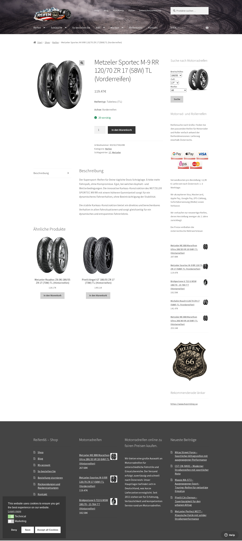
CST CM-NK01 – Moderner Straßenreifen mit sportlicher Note (192, 469)
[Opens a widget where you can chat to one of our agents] (230, 535)
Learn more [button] (14, 511)
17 (110, 152)
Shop (96, 10)
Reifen (37, 27)
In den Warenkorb (122, 129)
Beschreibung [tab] (41, 173)
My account (44, 465)
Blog (106, 10)
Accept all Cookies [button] (47, 529)
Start (39, 42)
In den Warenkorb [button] (52, 295)
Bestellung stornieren (50, 477)
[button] (81, 62)
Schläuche (56, 27)
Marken (115, 27)
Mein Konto (118, 10)
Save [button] (27, 529)
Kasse (132, 10)
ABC (98, 27)
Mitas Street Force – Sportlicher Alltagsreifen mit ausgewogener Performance (191, 456)
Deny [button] (14, 529)
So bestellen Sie (81, 27)
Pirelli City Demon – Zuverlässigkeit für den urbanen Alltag (188, 501)
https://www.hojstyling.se (184, 403)
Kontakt (153, 27)
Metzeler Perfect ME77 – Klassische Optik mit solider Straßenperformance (190, 515)
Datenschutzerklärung (150, 10)
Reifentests (135, 27)
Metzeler (116, 152)
